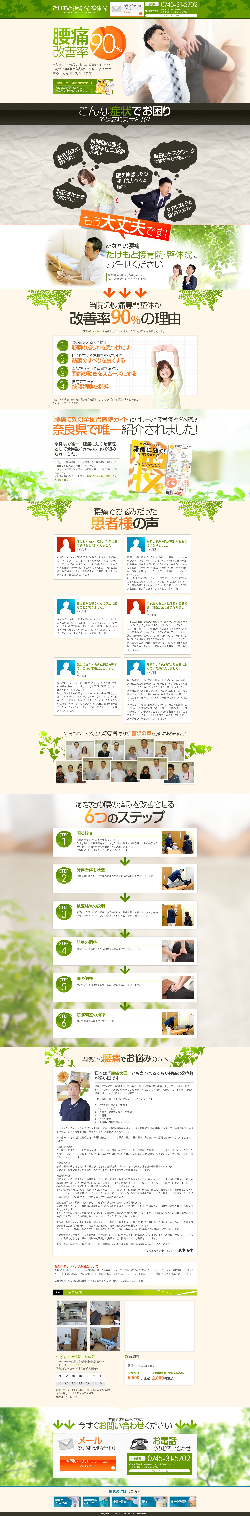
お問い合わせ (88, 1463)
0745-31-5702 (76, 1365)
